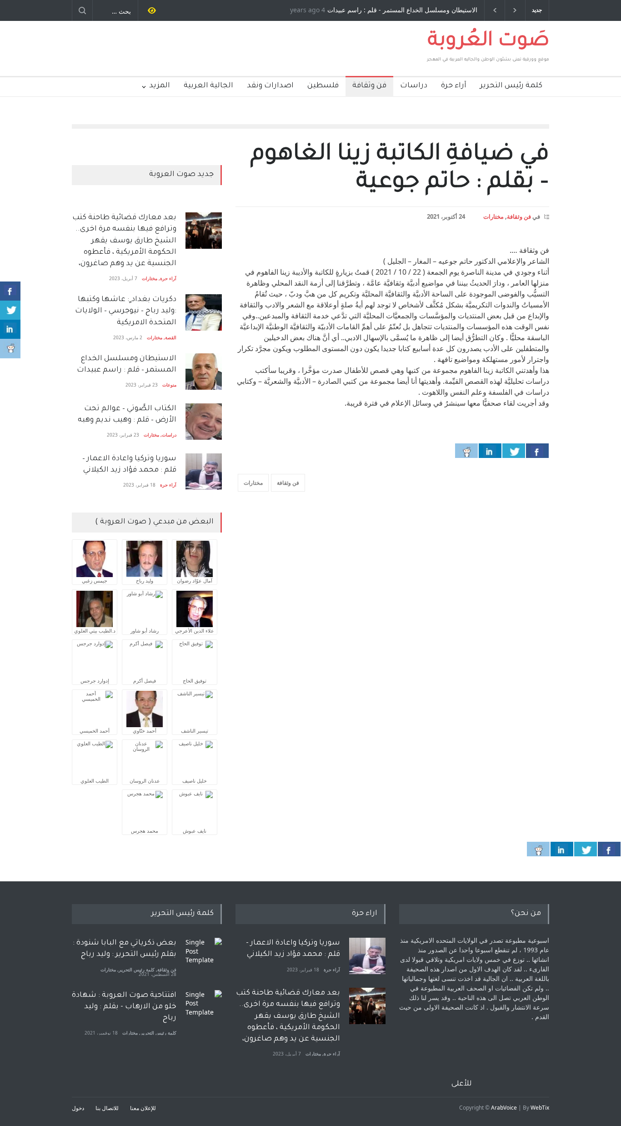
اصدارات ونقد (270, 86)
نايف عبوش (194, 830)
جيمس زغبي (94, 580)
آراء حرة (453, 86)
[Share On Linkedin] (490, 450)
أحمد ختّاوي (144, 730)
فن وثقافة (369, 86)
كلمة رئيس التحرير (511, 86)
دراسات (413, 86)
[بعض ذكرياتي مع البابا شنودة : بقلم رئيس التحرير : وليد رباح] (203, 956)
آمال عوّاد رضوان (194, 580)
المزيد (159, 86)
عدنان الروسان (145, 780)
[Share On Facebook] (537, 450)
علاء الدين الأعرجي (194, 630)
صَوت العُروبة (488, 42)
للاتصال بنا (107, 1108)
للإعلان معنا (143, 1108)
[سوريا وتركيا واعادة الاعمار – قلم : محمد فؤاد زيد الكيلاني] (203, 471)
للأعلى (461, 1084)
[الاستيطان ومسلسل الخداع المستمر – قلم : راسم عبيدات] (203, 371)
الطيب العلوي (94, 780)
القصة (170, 337)
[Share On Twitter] (513, 450)
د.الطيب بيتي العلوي (94, 630)
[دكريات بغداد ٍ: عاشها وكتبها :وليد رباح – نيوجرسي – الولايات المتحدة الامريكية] (203, 312)
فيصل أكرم (144, 680)
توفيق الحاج (194, 680)
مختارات (493, 216)
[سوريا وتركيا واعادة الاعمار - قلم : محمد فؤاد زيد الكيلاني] (367, 956)
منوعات (169, 385)
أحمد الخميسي (95, 730)
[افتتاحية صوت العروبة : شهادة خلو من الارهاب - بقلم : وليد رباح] (203, 1008)
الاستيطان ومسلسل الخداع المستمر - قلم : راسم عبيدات (402, 10)
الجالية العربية (208, 86)
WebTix (540, 1107)
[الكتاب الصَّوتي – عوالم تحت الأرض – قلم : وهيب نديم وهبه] (203, 421)
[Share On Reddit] (466, 450)
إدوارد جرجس (94, 680)
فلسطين (323, 86)
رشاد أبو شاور (144, 630)
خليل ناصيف (194, 780)
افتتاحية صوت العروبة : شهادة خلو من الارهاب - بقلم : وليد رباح (124, 1006)
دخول (78, 1108)
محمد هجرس (144, 830)
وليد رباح (144, 580)
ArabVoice (504, 1107)
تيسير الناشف (194, 730)
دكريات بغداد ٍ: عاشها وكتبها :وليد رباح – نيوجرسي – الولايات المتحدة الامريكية (124, 311)
